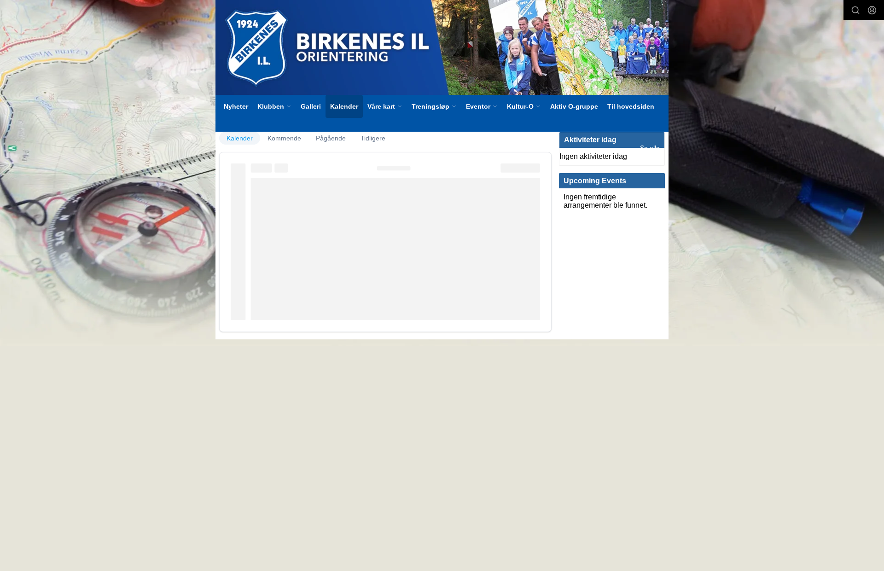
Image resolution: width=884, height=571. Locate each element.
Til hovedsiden (630, 106)
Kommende (284, 138)
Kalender (344, 106)
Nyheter (236, 106)
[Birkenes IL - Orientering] (442, 47)
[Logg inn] (872, 10)
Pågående (331, 138)
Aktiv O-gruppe (574, 106)
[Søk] (855, 10)
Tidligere (373, 138)
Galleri (311, 106)
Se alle (650, 147)
